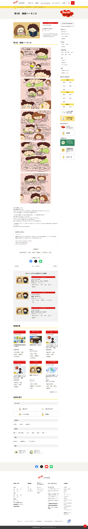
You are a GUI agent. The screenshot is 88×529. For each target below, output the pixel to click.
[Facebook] (30, 261)
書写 (70, 82)
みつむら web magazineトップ (67, 26)
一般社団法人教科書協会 (48, 521)
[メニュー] (73, 3)
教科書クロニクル (65, 72)
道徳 (53, 352)
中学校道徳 (48, 356)
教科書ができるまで (65, 70)
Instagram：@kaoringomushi (21, 242)
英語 (62, 54)
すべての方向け (44, 252)
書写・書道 (67, 52)
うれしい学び (43, 292)
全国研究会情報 (16, 506)
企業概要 (65, 487)
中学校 (35, 353)
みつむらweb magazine (40, 483)
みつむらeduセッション (68, 509)
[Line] (40, 261)
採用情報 (65, 498)
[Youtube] (46, 466)
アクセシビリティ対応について (29, 521)
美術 (69, 54)
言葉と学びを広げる (23, 252)
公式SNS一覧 (66, 496)
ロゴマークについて (67, 494)
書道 (64, 106)
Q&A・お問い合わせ (52, 483)
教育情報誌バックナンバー (18, 504)
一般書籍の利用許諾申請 (52, 503)
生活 (72, 52)
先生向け (33, 252)
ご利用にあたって (20, 521)
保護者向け (38, 252)
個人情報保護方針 (39, 521)
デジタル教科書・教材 (17, 502)
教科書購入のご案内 (58, 521)
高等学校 (63, 46)
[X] (35, 261)
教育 (28, 487)
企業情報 (66, 483)
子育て (50, 252)
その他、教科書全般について (52, 496)
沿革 (64, 492)
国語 (45, 284)
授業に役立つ (48, 352)
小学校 (29, 252)
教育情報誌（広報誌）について (53, 498)
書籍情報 (63, 38)
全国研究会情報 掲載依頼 (52, 505)
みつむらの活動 (16, 352)
